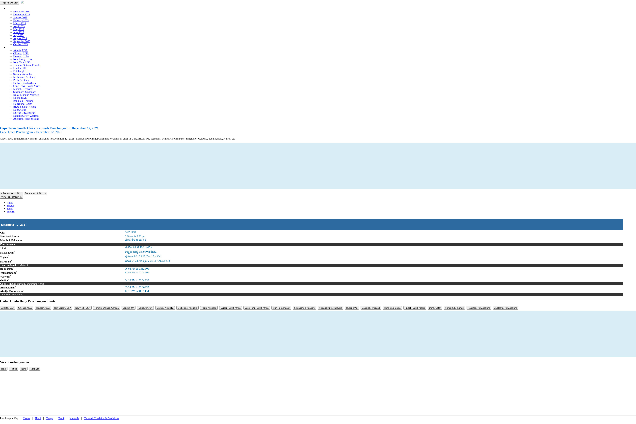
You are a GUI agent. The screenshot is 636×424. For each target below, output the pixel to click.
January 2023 (20, 17)
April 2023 (19, 26)
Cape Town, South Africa (26, 86)
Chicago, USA (21, 53)
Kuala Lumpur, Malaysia (26, 95)
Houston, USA (21, 56)
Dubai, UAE (20, 97)
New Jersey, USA (22, 59)
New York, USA (22, 62)
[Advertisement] (99, 166)
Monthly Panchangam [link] (18, 8)
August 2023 (20, 38)
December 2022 (21, 14)
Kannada (34, 369)
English (11, 211)
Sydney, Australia (22, 74)
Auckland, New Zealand (26, 118)
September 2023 (21, 41)
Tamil (10, 208)
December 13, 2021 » (35, 193)
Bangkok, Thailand (23, 100)
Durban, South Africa (24, 83)
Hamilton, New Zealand (26, 115)
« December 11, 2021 (11, 193)
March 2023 (19, 23)
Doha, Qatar (19, 109)
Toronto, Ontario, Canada (26, 65)
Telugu (10, 205)
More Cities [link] (13, 47)
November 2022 (21, 11)
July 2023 (18, 35)
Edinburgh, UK (21, 71)
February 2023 (21, 20)
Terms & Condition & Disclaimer (101, 418)
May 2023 (18, 29)
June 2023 (18, 32)
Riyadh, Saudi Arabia (24, 106)
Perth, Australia (21, 80)
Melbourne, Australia (24, 77)
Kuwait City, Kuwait (24, 112)
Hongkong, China (22, 103)
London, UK (20, 68)
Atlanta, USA (20, 50)
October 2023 (20, 44)
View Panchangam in (11, 197)
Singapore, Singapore (24, 92)
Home (26, 418)
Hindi (10, 202)
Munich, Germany (22, 89)
